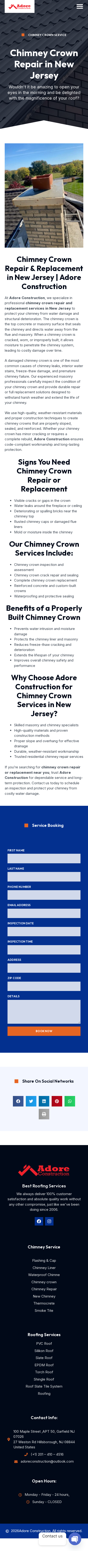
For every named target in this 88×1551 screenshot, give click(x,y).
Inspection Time (20, 941)
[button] (18, 1101)
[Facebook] (39, 1221)
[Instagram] (49, 1221)
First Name (16, 850)
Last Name (16, 868)
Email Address (19, 905)
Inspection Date (21, 923)
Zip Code (14, 978)
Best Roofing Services (44, 1186)
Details (13, 996)
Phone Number (19, 887)
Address (14, 960)
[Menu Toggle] (79, 6)
